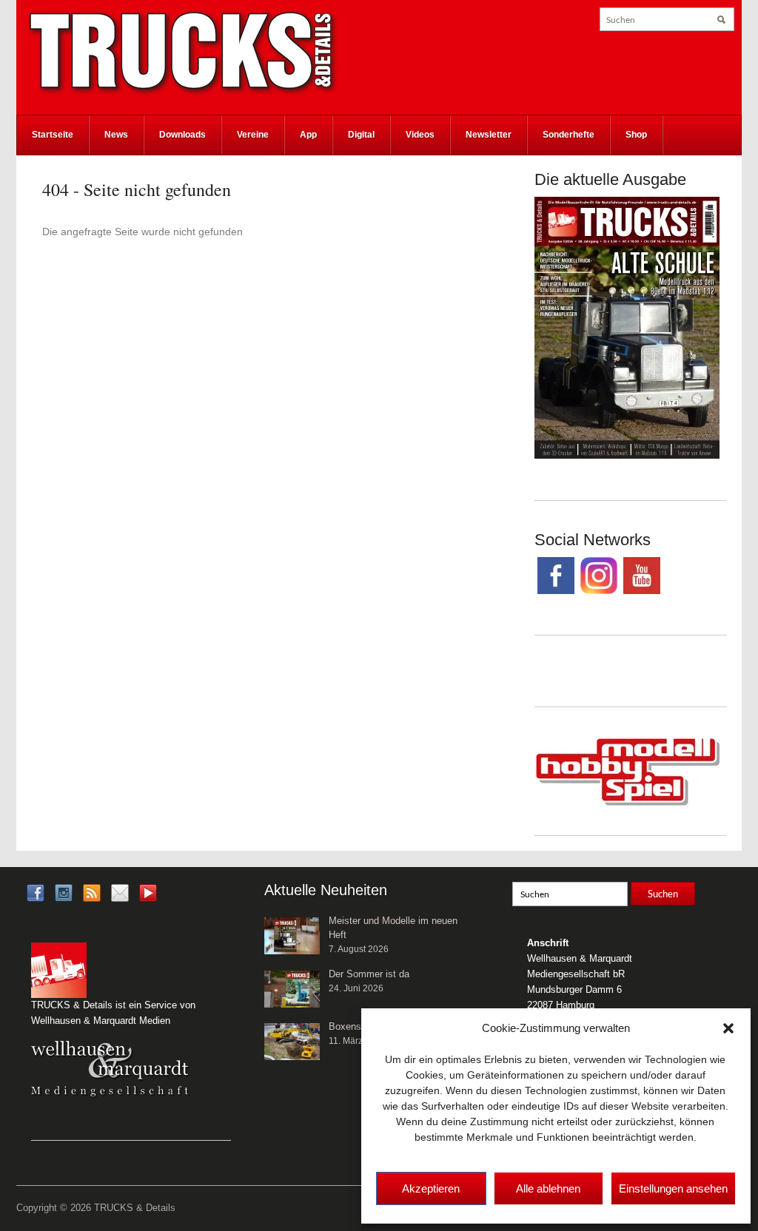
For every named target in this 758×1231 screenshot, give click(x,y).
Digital (361, 134)
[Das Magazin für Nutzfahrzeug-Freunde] (183, 52)
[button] (728, 1028)
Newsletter (489, 134)
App (308, 134)
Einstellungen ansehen (673, 1188)
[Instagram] (64, 892)
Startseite (52, 134)
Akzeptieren (431, 1188)
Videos (420, 134)
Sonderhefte (568, 134)
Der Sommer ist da (369, 973)
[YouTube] (148, 897)
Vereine (253, 134)
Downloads (182, 134)
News (116, 134)
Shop (636, 134)
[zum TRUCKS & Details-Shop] (627, 327)
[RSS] (92, 892)
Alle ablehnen (548, 1188)
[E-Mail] (120, 892)
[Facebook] (35, 892)
